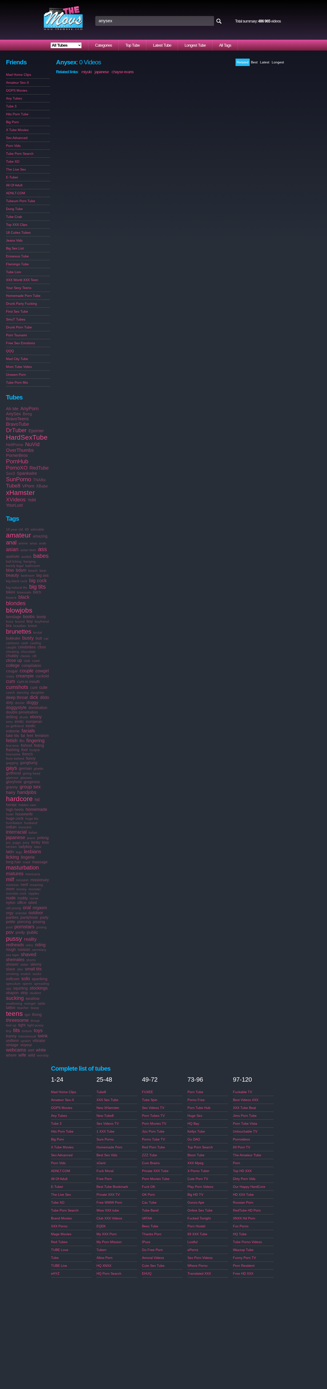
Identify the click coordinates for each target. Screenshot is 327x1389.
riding (40, 944)
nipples (33, 893)
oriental (21, 913)
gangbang (28, 763)
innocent (24, 827)
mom (10, 889)
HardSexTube (27, 437)
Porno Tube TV (153, 1139)
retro (29, 945)
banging (29, 561)
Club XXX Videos (109, 1218)
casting (35, 643)
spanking (39, 979)
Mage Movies (61, 1234)
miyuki (86, 72)
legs (19, 852)
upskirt (26, 1041)
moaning (36, 885)
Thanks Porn (151, 1234)
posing (41, 927)
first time (12, 745)
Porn (236, 1163)
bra (8, 626)
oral (27, 907)
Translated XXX (199, 1273)
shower (12, 964)
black (23, 597)
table (41, 1003)
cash (24, 643)
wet (31, 1050)
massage (40, 862)
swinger (30, 1003)
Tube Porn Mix (17, 382)
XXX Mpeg (195, 1163)
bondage (13, 617)
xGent (101, 1163)
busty (28, 638)
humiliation (14, 823)
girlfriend (13, 773)
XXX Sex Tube (107, 1100)
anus (33, 543)
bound (20, 621)
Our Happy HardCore (249, 1187)
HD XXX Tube (243, 1194)
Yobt (32, 500)
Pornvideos (241, 1139)
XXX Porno (59, 1226)
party (44, 917)
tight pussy (35, 1025)
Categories (103, 45)
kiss (45, 842)
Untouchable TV (245, 1131)
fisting (39, 745)
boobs (29, 616)
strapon (12, 993)
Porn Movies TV (154, 1123)
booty (41, 617)
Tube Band (150, 1210)
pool (9, 927)
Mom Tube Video (19, 367)
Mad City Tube (17, 359)
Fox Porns (240, 1226)
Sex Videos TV (107, 1123)
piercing (24, 922)
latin (10, 851)
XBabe (42, 486)
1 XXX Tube (105, 1131)
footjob (34, 750)
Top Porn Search (200, 1147)
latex (37, 847)
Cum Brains (151, 1163)
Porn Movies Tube (155, 1179)
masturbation (22, 867)
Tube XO (12, 161)
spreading (41, 983)
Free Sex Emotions (20, 343)
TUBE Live (59, 1265)
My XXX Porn (106, 1234)
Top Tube (132, 45)
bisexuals (24, 592)
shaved (28, 954)
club (27, 661)
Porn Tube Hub (198, 1108)
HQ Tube (240, 1234)
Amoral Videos (153, 1258)
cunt (33, 688)
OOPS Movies (16, 90)
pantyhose (29, 917)
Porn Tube (195, 1092)
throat (35, 1021)
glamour (12, 778)
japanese (15, 837)
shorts (31, 960)
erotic (19, 721)
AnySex (13, 413)
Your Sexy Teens (18, 288)
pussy (14, 938)
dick (34, 697)
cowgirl (42, 671)
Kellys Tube (196, 1131)
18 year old (14, 529)
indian (11, 827)
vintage (12, 1045)
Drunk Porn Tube (19, 327)
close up (14, 660)
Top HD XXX (242, 1171)
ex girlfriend (15, 726)
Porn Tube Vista (245, 1123)
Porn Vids (13, 146)
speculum (13, 983)
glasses (26, 778)
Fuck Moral (104, 1171)
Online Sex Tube (200, 1210)
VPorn (28, 486)
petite (10, 922)
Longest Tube (195, 45)
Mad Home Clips (18, 75)
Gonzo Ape (195, 1202)
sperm (27, 983)
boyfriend (42, 621)
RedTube (39, 467)
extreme (13, 731)
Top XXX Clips (16, 225)
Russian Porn (243, 1202)
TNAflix (39, 480)
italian (32, 832)
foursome (13, 754)
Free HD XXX (243, 1273)
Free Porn (104, 1179)
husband (30, 823)
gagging (12, 763)
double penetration (22, 712)
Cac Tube (149, 1202)
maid (26, 862)
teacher (23, 1008)
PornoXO (17, 468)
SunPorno (18, 479)
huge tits (31, 818)
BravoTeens (17, 418)
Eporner (36, 430)
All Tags (225, 45)
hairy (10, 792)
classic (25, 656)
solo (25, 978)
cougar (12, 671)
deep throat (17, 697)
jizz (8, 842)
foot (24, 750)
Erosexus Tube (17, 256)
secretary (39, 950)
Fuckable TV (242, 1092)
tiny (8, 1031)
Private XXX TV (108, 1194)
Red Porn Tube (153, 1147)
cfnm (42, 647)
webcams (16, 1049)
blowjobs (19, 610)
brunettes (18, 631)
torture (27, 1031)
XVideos (16, 500)
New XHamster (107, 1108)
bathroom (32, 566)
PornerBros (17, 455)
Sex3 (10, 473)
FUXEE (147, 1092)
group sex (30, 786)
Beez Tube (150, 1226)
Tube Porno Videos (247, 1242)
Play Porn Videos (200, 1187)
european (34, 721)
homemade (36, 809)
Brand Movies (61, 1218)
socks (37, 974)
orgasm (40, 907)
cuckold (42, 676)
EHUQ (147, 1273)
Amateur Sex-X (17, 82)
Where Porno (197, 1265)
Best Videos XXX (245, 1100)
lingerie (28, 857)
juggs (17, 842)
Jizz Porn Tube (153, 1131)
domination (37, 708)
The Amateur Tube (247, 1155)
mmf (24, 885)
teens (14, 1013)
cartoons (12, 643)
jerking (43, 838)
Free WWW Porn (109, 1202)
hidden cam (27, 805)
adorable (37, 529)
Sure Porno (105, 1139)
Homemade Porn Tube (23, 296)
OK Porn (148, 1194)
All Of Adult (14, 185)
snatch (26, 974)
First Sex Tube (17, 311)
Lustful (192, 1242)
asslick (26, 557)
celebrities (27, 647)
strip (24, 993)
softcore (12, 979)
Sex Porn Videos (200, 1258)
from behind (15, 758)
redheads (15, 944)
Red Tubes (59, 1242)
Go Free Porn (152, 1250)
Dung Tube (14, 209)
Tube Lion (13, 272)
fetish (11, 740)
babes (41, 556)
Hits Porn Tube (17, 114)
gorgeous (32, 782)
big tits (37, 586)
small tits (33, 969)
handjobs (26, 792)
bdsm (21, 570)
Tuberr (101, 1250)
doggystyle (16, 707)
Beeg (27, 414)
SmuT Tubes (15, 319)
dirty (9, 703)
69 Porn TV (241, 1147)
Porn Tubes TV (153, 1116)
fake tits (12, 736)
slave (10, 969)
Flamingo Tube (17, 264)
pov (10, 932)
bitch (37, 592)
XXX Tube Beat (244, 1108)
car (46, 638)
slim (20, 969)
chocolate (28, 651)
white (41, 1050)
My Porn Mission (109, 1242)
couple (27, 670)
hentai (11, 805)
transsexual (27, 1036)
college (13, 665)
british (32, 626)
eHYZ (55, 1273)
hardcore (19, 798)
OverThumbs (20, 450)
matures (14, 873)
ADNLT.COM (15, 193)
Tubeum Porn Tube (20, 201)
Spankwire (27, 473)
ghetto (38, 768)
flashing (12, 750)
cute (43, 687)
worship (43, 1055)
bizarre (11, 597)
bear (42, 570)
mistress (12, 885)
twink (43, 1036)
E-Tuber (12, 177)
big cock (38, 580)
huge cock (14, 818)
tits (16, 1030)
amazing (40, 536)
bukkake (13, 638)
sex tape (12, 955)
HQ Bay (193, 1123)
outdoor (35, 912)
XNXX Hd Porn (244, 1218)
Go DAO (193, 1139)
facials (28, 730)
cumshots (17, 687)
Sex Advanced (17, 138)
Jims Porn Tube (245, 1116)
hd (37, 799)
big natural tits (16, 587)
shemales (15, 959)
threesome (17, 1020)
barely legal (14, 566)
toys (38, 1030)
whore (11, 1055)
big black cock (16, 581)
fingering (35, 740)
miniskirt (22, 880)
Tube (55, 1258)
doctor (20, 703)
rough (11, 949)
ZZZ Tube (149, 1155)
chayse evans (123, 72)
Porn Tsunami (16, 335)
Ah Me (12, 408)
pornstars (24, 926)
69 (27, 529)
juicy (26, 842)
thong (37, 1015)
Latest (264, 62)
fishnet (26, 745)
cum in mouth (28, 682)
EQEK (101, 1226)
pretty (20, 932)
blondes (16, 603)
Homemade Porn (109, 1147)
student (35, 993)
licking (12, 857)
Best (254, 62)
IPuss (146, 1242)
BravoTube (17, 424)
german (25, 768)
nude (11, 898)
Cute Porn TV (197, 1179)
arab (42, 543)
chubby (12, 656)
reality (30, 939)
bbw (10, 570)
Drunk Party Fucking (21, 303)
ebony (36, 716)
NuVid (32, 444)
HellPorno (14, 445)
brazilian (19, 626)
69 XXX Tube (197, 1234)
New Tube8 (105, 1116)
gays (11, 768)
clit (34, 656)
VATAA (147, 1218)
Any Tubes (14, 98)
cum (10, 681)
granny (12, 787)
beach (33, 570)
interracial (16, 832)
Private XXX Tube (155, 1171)
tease (35, 1008)
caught (11, 647)
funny (30, 758)
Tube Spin (149, 1100)
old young (13, 908)
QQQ (10, 351)
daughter (37, 692)
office (21, 903)
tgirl (27, 1015)
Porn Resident (243, 1265)
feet (30, 736)
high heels (15, 810)
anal (11, 542)
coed (35, 661)
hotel (9, 814)
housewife (24, 814)
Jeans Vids (14, 240)
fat (23, 736)
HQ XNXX (103, 1265)
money (21, 889)
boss (9, 621)
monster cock (16, 893)
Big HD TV (195, 1194)
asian (12, 549)
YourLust (14, 505)
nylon (10, 903)
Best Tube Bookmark (112, 1187)
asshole (12, 556)
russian (24, 949)
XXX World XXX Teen (22, 280)
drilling (11, 717)
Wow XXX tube (107, 1210)
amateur (18, 535)
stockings (39, 988)
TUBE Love (59, 1250)
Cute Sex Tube (153, 1265)
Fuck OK (148, 1187)
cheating (12, 651)
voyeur (26, 1045)
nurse (34, 898)
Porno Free (196, 1100)
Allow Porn (104, 1258)
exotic (31, 726)
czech (10, 692)
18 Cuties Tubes (18, 232)
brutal (37, 632)
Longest (278, 62)
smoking (12, 974)
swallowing (14, 1003)
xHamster (20, 492)
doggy (32, 702)
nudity (22, 898)
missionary (39, 880)
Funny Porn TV (244, 1258)
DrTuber (16, 430)
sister (24, 964)
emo (9, 722)
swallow (32, 998)
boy (30, 621)
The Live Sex (16, 169)
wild (31, 1055)
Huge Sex (194, 1116)
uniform (12, 1041)
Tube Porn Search (20, 153)
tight (21, 1025)
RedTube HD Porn (247, 1210)
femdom (42, 736)
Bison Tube (195, 1155)
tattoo (10, 1008)
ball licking (14, 561)
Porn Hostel (196, 1226)
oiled (32, 903)
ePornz (192, 1250)
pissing (39, 922)
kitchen (11, 847)
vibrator (39, 1041)
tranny (11, 1036)
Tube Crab (14, 217)
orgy (9, 913)
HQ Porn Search (108, 1273)
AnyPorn (29, 408)
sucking (15, 998)
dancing (23, 692)
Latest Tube (162, 45)
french (27, 754)
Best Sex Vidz (106, 1155)
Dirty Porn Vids (244, 1179)
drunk (23, 717)
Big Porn (12, 122)
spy (8, 988)
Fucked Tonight (199, 1218)
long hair (13, 862)
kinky (35, 842)
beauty (12, 575)
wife (22, 1055)
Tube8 (13, 486)
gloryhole (14, 782)
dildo (44, 697)
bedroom (27, 575)
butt (39, 638)
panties (12, 917)
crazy (10, 676)
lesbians (32, 851)
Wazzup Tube (243, 1250)
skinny (35, 964)
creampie (25, 676)
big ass (42, 575)
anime (23, 543)
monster (34, 889)
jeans (31, 838)
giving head (31, 773)
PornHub (17, 461)
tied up (11, 1025)
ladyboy (25, 847)
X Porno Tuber (198, 1171)
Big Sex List (15, 248)
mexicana (32, 874)
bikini (10, 592)
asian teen (28, 550)
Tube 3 (11, 106)
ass (42, 549)
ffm (21, 741)
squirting (20, 988)
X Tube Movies (17, 130)
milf (10, 879)
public (32, 932)
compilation (31, 666)
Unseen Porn (16, 374)
